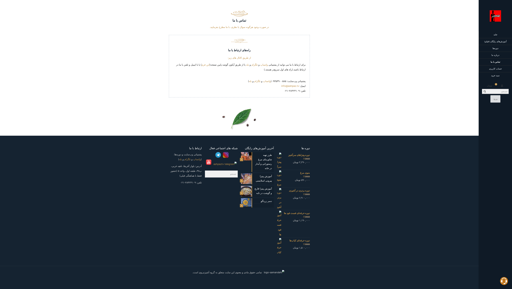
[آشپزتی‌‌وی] (495, 15)
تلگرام (254, 64)
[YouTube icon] (493, 285)
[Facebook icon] (244, 278)
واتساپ (264, 64)
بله (247, 64)
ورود (495, 98)
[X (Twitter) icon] (497, 285)
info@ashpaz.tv (290, 86)
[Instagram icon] (490, 285)
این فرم (205, 64)
